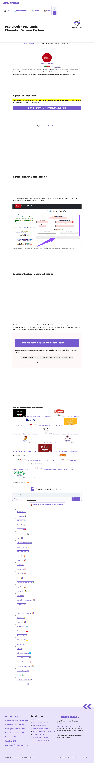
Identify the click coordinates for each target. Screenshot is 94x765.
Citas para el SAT (11, 737)
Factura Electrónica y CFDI (41, 728)
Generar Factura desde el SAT (16, 720)
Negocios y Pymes (38, 734)
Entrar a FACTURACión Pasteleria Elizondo (47, 108)
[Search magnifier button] (54, 13)
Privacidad (63, 757)
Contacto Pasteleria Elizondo (48, 125)
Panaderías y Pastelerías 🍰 (21, 482)
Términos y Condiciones (74, 757)
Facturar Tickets (34, 43)
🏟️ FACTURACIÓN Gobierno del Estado (47, 505)
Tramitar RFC (10, 741)
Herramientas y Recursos (40, 737)
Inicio (25, 43)
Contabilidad (37, 720)
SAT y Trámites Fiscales (40, 722)
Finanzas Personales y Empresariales (44, 731)
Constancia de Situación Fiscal (16, 745)
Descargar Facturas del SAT (15, 729)
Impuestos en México (39, 725)
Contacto (85, 757)
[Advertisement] (79, 35)
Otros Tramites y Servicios (41, 740)
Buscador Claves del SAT (14, 733)
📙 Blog (47, 11)
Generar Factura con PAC (15, 724)
